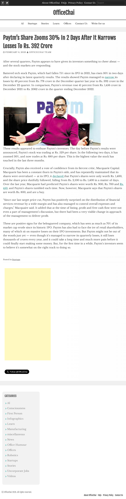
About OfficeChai (51, 3)
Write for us (98, 23)
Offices (67, 23)
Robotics (12, 455)
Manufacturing (16, 429)
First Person (14, 413)
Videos (11, 476)
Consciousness (16, 408)
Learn (56, 23)
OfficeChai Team (40, 52)
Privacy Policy (75, 3)
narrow (110, 77)
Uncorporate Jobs (18, 470)
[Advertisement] (28, 314)
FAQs (64, 3)
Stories (45, 23)
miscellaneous (16, 434)
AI (22, 23)
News (10, 439)
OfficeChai (64, 12)
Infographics (15, 418)
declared (58, 176)
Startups (32, 23)
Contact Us (89, 3)
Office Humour (17, 444)
